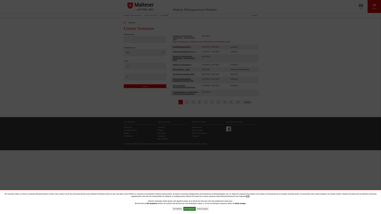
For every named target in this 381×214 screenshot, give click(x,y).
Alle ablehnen (178, 209)
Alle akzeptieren (190, 209)
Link (247, 196)
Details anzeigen (203, 209)
